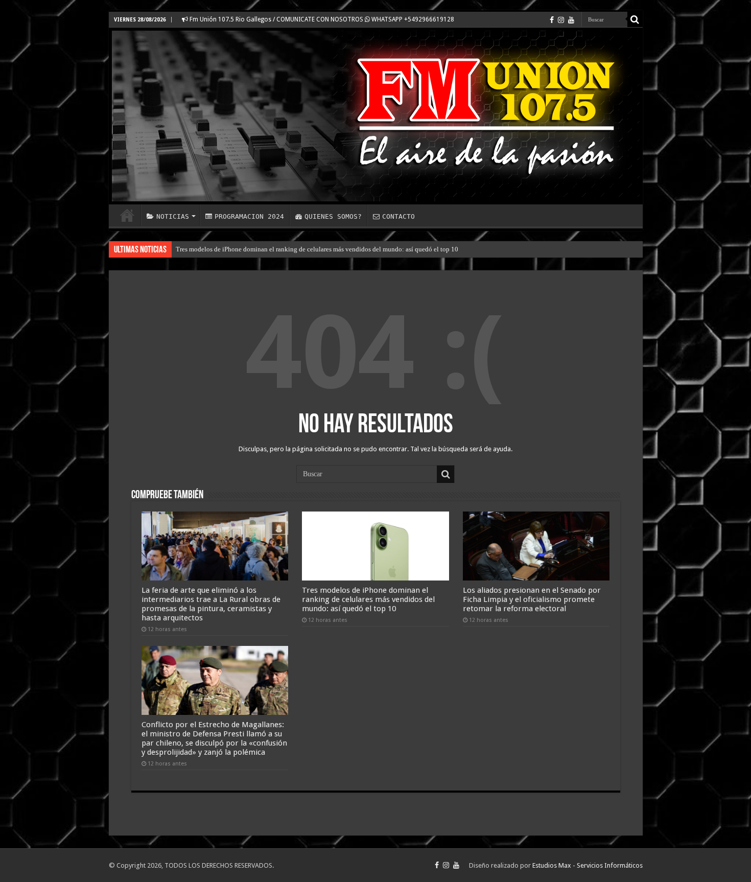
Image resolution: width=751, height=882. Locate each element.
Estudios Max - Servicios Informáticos (587, 865)
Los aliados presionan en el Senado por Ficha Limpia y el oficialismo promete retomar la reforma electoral (532, 599)
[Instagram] (561, 20)
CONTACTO (398, 216)
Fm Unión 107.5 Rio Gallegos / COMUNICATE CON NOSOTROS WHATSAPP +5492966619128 (321, 19)
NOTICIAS (172, 216)
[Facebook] (552, 20)
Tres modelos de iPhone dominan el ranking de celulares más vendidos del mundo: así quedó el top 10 (317, 249)
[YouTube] (571, 20)
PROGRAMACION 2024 (249, 216)
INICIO (127, 215)
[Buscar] (635, 19)
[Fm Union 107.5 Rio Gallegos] (376, 116)
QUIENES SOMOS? (333, 216)
